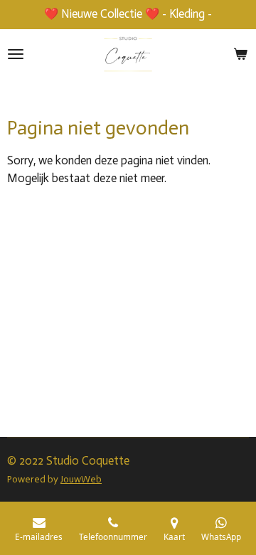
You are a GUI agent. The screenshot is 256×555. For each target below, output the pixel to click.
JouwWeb (81, 479)
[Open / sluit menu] (15, 54)
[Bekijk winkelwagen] (240, 54)
